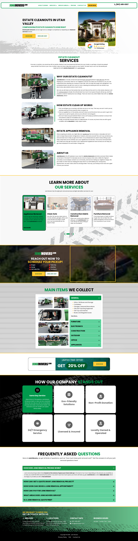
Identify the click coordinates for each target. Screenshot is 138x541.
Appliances (76, 345)
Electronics (77, 326)
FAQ (69, 537)
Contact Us (81, 5)
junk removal (86, 80)
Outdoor (75, 335)
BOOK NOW (29, 36)
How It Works (43, 5)
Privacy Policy (62, 537)
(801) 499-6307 (122, 4)
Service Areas (63, 5)
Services (53, 5)
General (75, 298)
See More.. (74, 316)
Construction (78, 331)
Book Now (92, 5)
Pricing (73, 5)
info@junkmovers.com (78, 523)
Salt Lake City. (100, 80)
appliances (86, 134)
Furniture (75, 321)
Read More (27, 227)
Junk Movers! (81, 68)
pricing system (63, 92)
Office (74, 340)
